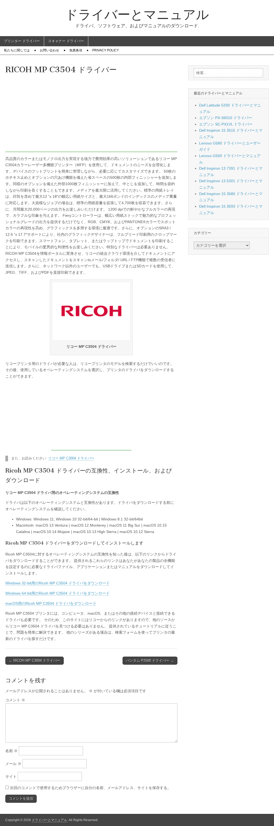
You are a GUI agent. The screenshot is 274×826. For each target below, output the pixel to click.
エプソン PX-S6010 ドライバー (225, 118)
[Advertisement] (91, 114)
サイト (11, 776)
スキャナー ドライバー (66, 41)
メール (13, 764)
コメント (15, 700)
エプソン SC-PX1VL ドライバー (226, 124)
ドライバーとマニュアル (137, 14)
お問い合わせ (49, 50)
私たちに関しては (17, 50)
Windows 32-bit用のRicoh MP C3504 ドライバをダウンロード (57, 583)
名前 (11, 751)
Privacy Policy (105, 50)
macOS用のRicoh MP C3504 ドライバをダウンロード (50, 603)
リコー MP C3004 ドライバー (71, 458)
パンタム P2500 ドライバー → (150, 660)
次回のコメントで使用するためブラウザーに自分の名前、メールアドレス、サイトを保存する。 (90, 788)
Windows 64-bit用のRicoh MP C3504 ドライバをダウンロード (57, 593)
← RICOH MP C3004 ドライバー (34, 660)
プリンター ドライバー (22, 41)
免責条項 (75, 50)
